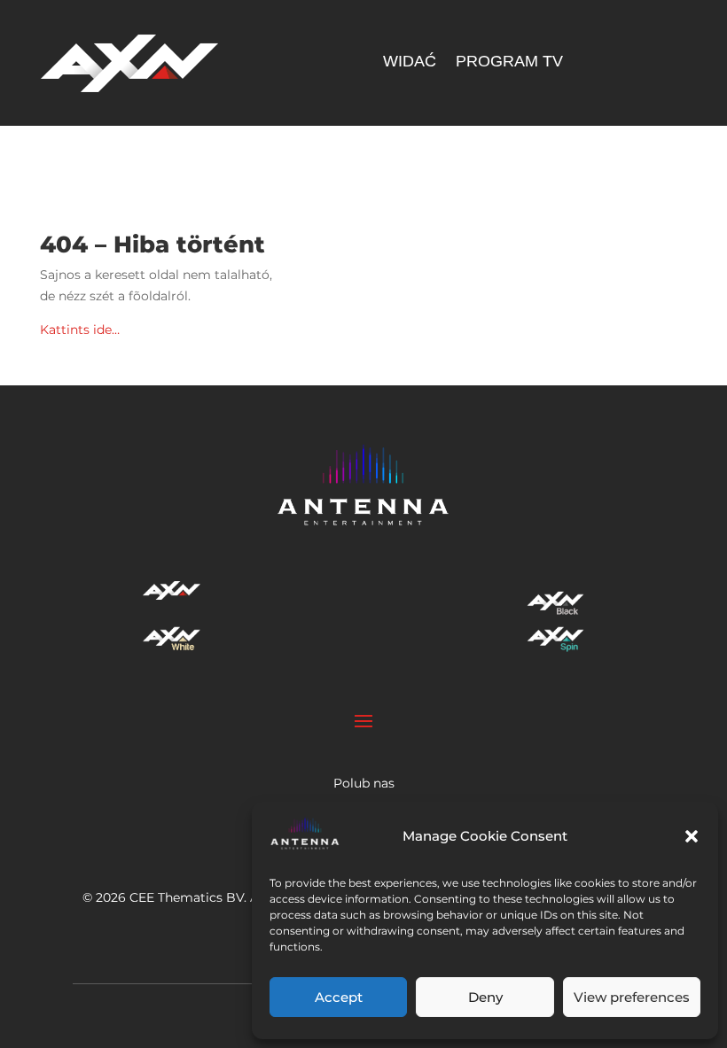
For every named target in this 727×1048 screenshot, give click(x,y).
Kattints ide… (80, 330)
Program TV (509, 62)
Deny (485, 997)
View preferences (632, 997)
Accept (339, 997)
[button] (691, 836)
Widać (409, 62)
